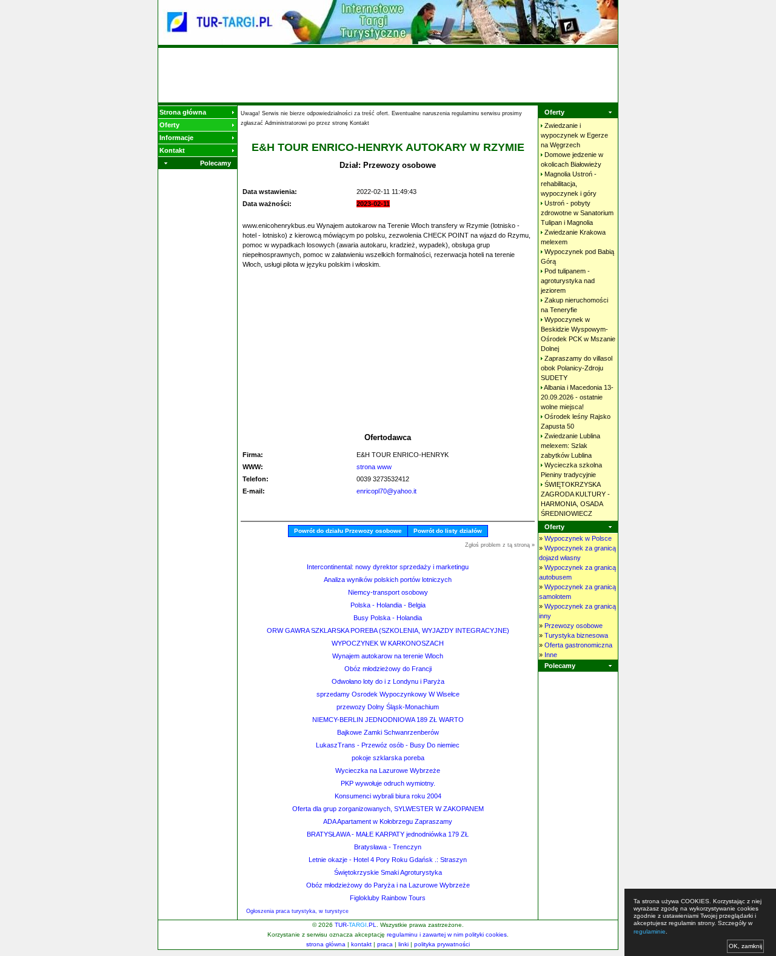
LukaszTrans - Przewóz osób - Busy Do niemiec (388, 745)
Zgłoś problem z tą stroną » (500, 545)
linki (403, 944)
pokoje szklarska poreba (388, 757)
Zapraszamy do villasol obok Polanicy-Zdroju (576, 368)
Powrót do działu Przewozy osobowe (348, 530)
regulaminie (650, 931)
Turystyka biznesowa (576, 635)
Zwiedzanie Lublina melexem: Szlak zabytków (570, 445)
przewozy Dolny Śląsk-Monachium (387, 706)
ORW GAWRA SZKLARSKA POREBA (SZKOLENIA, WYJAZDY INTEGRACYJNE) (388, 630)
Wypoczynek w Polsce (578, 538)
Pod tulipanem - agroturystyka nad (568, 280)
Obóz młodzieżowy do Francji (388, 668)
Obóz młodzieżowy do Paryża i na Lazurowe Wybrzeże (388, 885)
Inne (550, 654)
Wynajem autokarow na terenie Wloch (387, 656)
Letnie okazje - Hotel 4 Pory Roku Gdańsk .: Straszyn (388, 859)
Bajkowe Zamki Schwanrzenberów (388, 732)
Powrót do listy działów (447, 530)
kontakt (361, 944)
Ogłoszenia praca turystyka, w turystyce (297, 911)
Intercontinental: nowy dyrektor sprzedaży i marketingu (388, 566)
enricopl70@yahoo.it (386, 491)
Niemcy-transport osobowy (388, 592)
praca (385, 944)
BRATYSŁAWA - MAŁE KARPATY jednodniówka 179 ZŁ (388, 834)
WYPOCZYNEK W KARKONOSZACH (388, 643)
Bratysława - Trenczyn (387, 847)
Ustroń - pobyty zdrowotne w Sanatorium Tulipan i (577, 212)
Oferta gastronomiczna (578, 645)
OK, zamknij (745, 946)
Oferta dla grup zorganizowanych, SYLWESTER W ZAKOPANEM (388, 808)
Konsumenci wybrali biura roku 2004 (388, 796)
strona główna (326, 944)
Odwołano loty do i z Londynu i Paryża (388, 681)
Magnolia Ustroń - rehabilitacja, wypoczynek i (569, 183)
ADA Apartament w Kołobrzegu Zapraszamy (387, 821)
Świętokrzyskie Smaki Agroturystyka (388, 872)
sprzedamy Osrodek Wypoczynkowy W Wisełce (388, 694)
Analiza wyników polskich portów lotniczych (388, 579)
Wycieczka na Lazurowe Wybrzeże (387, 770)
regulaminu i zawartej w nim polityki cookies (447, 934)
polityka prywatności (442, 944)
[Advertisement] (388, 75)
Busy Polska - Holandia (387, 617)
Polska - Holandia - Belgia (388, 605)
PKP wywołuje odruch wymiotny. (388, 783)
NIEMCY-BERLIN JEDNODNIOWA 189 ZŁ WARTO (388, 719)
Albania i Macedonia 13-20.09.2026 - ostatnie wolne (577, 397)
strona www (374, 466)
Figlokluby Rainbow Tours (388, 897)
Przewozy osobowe (573, 625)
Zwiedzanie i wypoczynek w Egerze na (574, 135)
